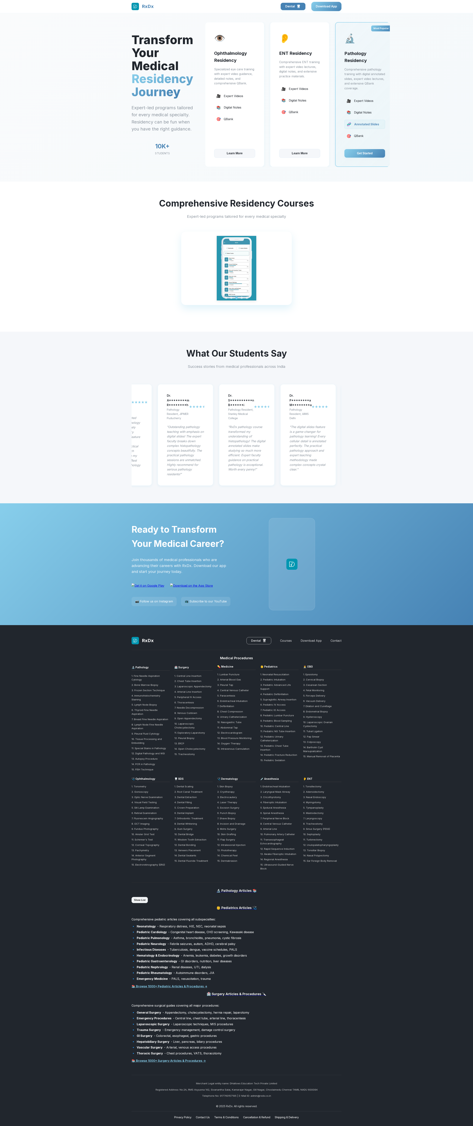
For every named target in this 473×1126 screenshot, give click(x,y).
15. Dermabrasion (227, 860)
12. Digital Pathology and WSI (148, 753)
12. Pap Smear (311, 736)
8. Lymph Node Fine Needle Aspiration (147, 726)
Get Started (300, 153)
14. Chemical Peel (227, 855)
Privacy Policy (182, 1117)
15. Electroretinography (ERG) (148, 864)
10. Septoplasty (311, 834)
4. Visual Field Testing (144, 802)
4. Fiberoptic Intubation (273, 802)
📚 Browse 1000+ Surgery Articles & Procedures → (169, 1061)
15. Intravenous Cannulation (233, 748)
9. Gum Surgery (183, 828)
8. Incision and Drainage (231, 823)
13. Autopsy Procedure (145, 758)
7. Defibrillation (225, 706)
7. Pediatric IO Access (272, 710)
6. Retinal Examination (144, 813)
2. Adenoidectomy (313, 791)
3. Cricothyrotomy (270, 797)
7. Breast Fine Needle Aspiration (150, 719)
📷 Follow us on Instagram (154, 601)
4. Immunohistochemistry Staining (146, 697)
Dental (290, 6)
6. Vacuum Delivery (314, 700)
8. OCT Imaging (140, 823)
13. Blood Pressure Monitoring (234, 738)
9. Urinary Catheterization (232, 716)
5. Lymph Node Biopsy (144, 704)
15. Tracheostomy (184, 754)
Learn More (235, 153)
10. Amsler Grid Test (143, 834)
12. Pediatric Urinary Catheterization (271, 738)
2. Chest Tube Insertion (187, 681)
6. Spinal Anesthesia (272, 813)
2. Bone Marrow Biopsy (145, 684)
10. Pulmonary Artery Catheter (277, 834)
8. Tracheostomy (313, 823)
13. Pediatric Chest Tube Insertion (274, 747)
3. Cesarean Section (315, 684)
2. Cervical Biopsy (313, 679)
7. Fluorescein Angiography (147, 818)
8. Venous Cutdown (185, 712)
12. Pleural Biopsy (184, 738)
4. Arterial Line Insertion (188, 691)
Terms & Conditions (226, 1117)
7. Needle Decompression (189, 707)
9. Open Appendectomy (188, 718)
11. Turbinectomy (312, 839)
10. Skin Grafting (226, 834)
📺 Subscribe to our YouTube (206, 601)
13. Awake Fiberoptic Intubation (278, 853)
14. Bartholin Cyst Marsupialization (313, 749)
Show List (139, 900)
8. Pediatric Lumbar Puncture (277, 715)
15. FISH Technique (142, 769)
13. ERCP (179, 743)
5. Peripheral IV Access (187, 697)
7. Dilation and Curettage (317, 706)
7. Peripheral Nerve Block (274, 818)
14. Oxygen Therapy (228, 743)
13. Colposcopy (312, 741)
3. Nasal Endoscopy (314, 797)
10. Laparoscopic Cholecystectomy (184, 725)
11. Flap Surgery (226, 839)
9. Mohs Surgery (226, 828)
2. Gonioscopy (140, 791)
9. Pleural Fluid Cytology (145, 733)
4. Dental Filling (183, 802)
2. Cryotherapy (225, 791)
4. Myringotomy (312, 802)
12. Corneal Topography (145, 844)
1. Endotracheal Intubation (275, 786)
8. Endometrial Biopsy (315, 711)
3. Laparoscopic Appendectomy (192, 686)
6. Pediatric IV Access (273, 704)
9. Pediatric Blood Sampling (276, 720)
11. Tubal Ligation (313, 731)
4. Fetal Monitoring (313, 690)
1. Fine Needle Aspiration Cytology (146, 677)
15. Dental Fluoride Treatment (191, 860)
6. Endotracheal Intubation (232, 700)
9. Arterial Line (268, 828)
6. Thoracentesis (184, 702)
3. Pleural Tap (225, 684)
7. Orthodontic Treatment (188, 818)
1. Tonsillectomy (312, 786)
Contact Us (203, 1117)
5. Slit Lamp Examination (145, 807)
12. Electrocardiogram (229, 732)
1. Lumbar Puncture (228, 674)
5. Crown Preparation (186, 807)
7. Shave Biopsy (226, 818)
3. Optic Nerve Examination (147, 797)
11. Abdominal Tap (227, 727)
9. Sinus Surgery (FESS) (316, 828)
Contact (336, 640)
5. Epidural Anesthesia (273, 807)
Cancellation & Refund (256, 1117)
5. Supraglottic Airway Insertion (278, 699)
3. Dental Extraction (185, 797)
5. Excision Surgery (228, 807)
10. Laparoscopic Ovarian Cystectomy (318, 724)
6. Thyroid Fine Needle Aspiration (145, 712)
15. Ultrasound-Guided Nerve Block (277, 866)
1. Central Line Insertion (187, 675)
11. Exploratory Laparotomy (189, 732)
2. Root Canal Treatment (188, 791)
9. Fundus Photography (145, 828)
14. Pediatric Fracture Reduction (278, 754)
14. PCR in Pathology (143, 764)
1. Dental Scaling (183, 786)
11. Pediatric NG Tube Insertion (277, 731)
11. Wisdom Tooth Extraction (190, 839)
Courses (286, 640)
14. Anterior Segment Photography (143, 857)
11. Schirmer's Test (142, 839)
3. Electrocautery (227, 797)
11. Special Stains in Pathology (149, 748)
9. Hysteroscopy (312, 716)
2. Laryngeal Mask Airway (275, 791)
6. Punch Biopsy (226, 813)
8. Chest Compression (230, 711)
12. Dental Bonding (185, 844)
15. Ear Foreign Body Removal (320, 860)
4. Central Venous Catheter (233, 690)
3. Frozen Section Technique (148, 690)
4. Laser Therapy (227, 802)
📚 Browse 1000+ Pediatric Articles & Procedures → (169, 986)
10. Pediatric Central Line (274, 726)
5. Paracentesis (226, 695)
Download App (326, 6)
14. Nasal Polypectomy (316, 855)
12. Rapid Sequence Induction (277, 848)
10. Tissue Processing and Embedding (147, 741)
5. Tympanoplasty (313, 807)
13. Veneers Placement (187, 850)
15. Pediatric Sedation (272, 760)
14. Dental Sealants (185, 855)
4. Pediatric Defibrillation (274, 694)
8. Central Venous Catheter (276, 823)
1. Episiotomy (310, 674)
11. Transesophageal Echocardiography (272, 841)
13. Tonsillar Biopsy (314, 850)
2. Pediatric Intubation (272, 679)
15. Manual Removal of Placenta (321, 756)
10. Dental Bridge (184, 834)
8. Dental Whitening (185, 823)
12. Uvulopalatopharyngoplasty (320, 844)
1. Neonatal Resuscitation (274, 674)
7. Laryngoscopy (312, 818)
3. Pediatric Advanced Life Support (275, 686)
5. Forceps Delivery (314, 695)
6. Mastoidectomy (313, 813)
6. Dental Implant (184, 813)
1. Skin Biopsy (225, 786)
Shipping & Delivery (287, 1117)
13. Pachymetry (140, 850)
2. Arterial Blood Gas (229, 679)
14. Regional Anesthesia (274, 859)
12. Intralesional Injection (231, 844)
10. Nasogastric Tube (229, 722)
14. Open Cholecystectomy (189, 748)
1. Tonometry (139, 786)
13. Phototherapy (226, 850)
